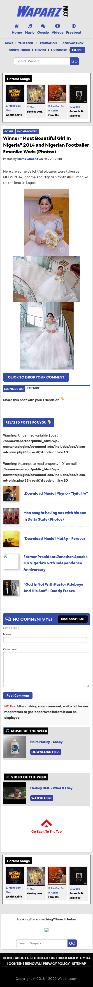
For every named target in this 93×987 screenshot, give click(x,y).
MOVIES (40, 50)
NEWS (9, 43)
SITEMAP (79, 963)
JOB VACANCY (73, 43)
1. (14, 110)
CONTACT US (44, 958)
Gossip (43, 32)
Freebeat (73, 32)
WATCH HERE (41, 798)
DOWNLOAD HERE (45, 752)
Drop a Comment (72, 618)
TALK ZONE (25, 43)
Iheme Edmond (27, 159)
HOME (8, 958)
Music (30, 32)
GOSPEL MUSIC (19, 50)
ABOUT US (23, 958)
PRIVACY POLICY (56, 963)
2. (34, 109)
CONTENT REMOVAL (25, 963)
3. (56, 110)
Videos (57, 32)
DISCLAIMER (68, 958)
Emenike (33, 388)
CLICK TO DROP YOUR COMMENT (36, 377)
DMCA (85, 958)
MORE (76, 50)
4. (77, 111)
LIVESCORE (59, 50)
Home (17, 32)
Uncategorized (27, 131)
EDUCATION (48, 43)
